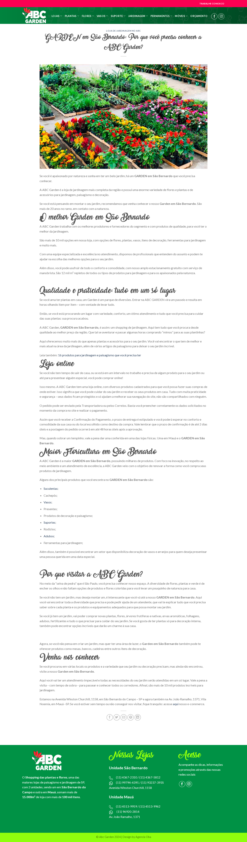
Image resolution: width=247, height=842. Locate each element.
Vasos (101, 16)
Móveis (180, 16)
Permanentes (160, 16)
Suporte (117, 16)
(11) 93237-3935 (152, 782)
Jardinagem (136, 16)
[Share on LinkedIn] (137, 717)
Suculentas (51, 488)
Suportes (49, 522)
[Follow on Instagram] (221, 16)
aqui (175, 704)
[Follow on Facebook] (214, 16)
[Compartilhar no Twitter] (116, 717)
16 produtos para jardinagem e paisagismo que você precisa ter (99, 355)
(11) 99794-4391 (127, 782)
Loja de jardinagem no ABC (123, 30)
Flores (86, 16)
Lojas (55, 16)
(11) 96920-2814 (128, 811)
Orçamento (198, 16)
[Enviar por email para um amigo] (123, 717)
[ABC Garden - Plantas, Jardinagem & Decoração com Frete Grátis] (34, 15)
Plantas (71, 16)
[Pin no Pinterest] (130, 717)
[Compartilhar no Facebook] (110, 717)
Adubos (49, 536)
